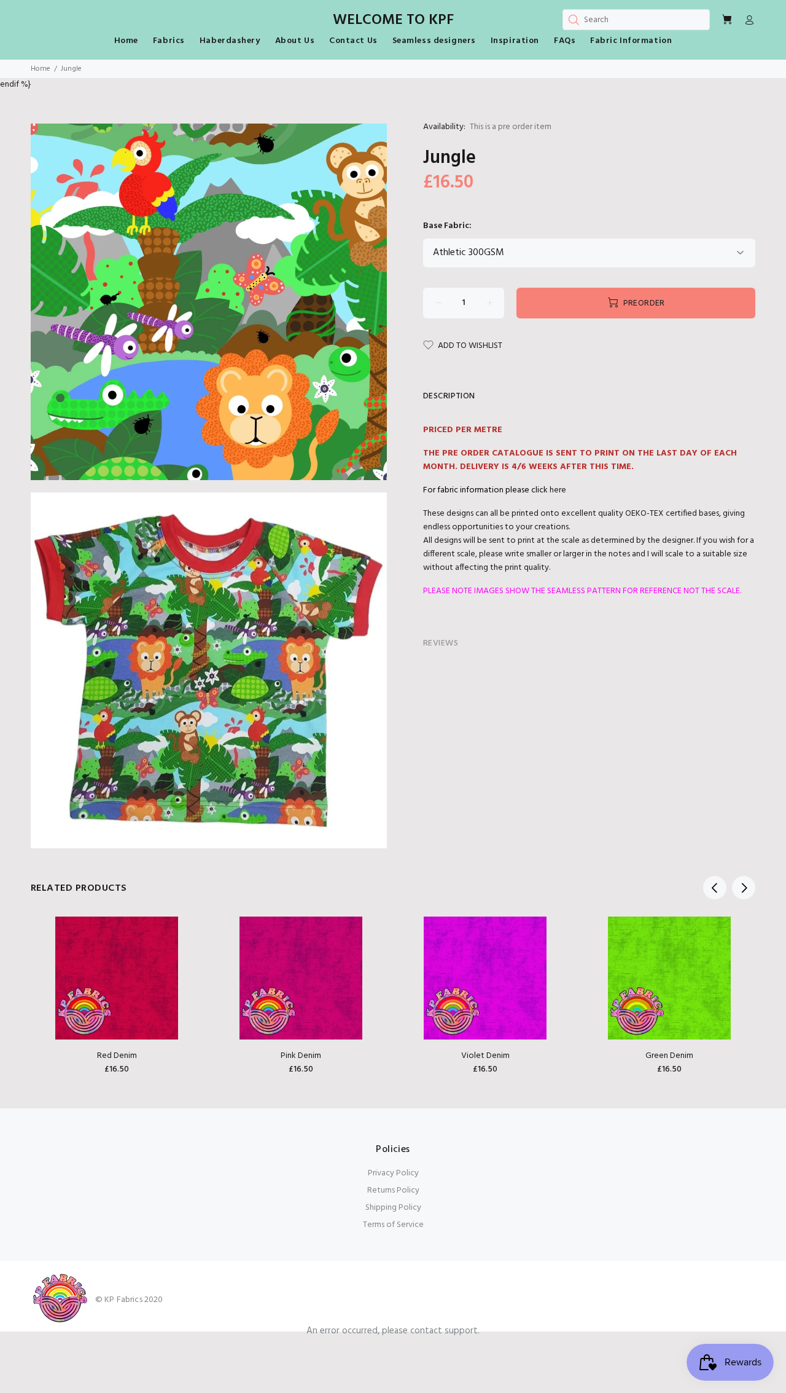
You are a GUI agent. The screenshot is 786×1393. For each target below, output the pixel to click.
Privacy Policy (393, 1173)
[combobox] (636, 19)
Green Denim (669, 1056)
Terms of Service (393, 1225)
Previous (714, 887)
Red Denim (117, 1056)
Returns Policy (393, 1190)
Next (743, 887)
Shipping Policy (393, 1208)
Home (40, 69)
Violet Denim (485, 1056)
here (558, 490)
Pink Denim (301, 1056)
